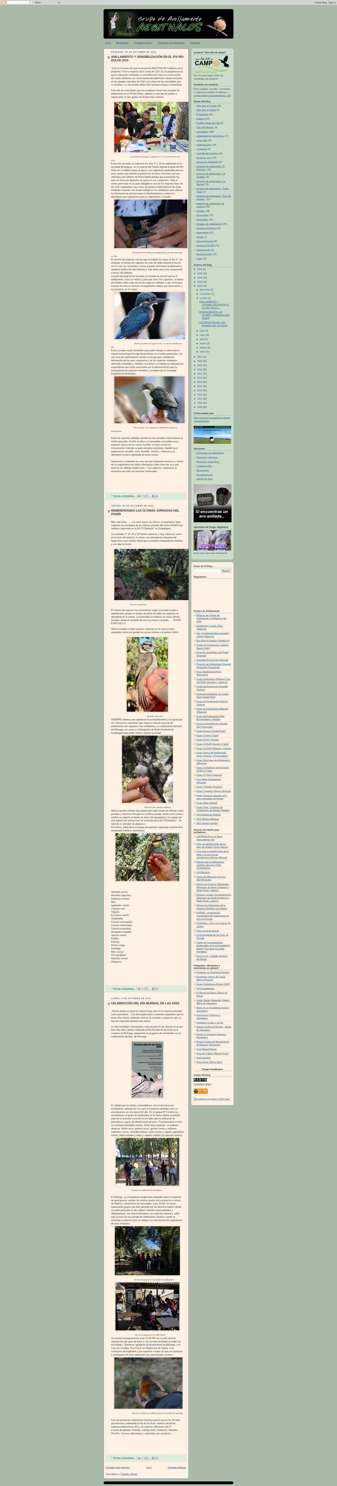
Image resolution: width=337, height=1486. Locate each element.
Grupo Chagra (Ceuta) (207, 735)
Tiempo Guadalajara (212, 1069)
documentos (202, 470)
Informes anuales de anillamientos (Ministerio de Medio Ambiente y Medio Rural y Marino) (213, 898)
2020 (200, 361)
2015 (200, 382)
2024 (200, 278)
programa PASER (205, 245)
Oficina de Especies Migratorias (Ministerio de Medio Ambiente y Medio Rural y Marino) (212, 887)
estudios (200, 211)
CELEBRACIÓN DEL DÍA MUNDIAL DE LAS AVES (145, 1003)
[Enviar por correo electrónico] (143, 496)
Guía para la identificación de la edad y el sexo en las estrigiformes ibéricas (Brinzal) (212, 854)
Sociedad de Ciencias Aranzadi (212, 660)
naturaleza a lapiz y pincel (209, 1023)
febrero (204, 347)
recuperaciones (204, 254)
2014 (200, 386)
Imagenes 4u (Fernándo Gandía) (212, 972)
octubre (204, 298)
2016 (200, 378)
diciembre (205, 290)
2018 (200, 369)
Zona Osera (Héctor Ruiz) (209, 1062)
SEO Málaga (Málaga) (207, 819)
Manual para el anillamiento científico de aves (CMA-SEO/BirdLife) (210, 865)
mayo (203, 335)
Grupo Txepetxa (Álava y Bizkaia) (213, 791)
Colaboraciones (204, 466)
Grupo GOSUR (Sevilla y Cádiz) (212, 744)
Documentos (122, 42)
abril (202, 339)
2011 (200, 399)
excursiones (202, 215)
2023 (200, 282)
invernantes (202, 219)
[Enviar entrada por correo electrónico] (138, 496)
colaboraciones (204, 145)
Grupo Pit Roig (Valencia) (209, 775)
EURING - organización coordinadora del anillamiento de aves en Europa (212, 916)
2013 (200, 390)
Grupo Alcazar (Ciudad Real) (210, 731)
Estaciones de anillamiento (171, 42)
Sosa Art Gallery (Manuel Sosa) (212, 1053)
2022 (200, 286)
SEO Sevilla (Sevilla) (207, 823)
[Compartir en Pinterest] (156, 496)
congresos (201, 149)
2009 (200, 407)
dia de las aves (204, 158)
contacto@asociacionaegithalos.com (212, 95)
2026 (200, 269)
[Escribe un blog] (146, 496)
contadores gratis (202, 1084)
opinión (200, 237)
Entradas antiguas (177, 1467)
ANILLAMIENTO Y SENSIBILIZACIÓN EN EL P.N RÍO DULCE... (214, 305)
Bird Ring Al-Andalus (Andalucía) (213, 641)
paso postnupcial (205, 241)
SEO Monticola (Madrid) (208, 815)
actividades (202, 132)
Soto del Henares (205, 127)
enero (203, 352)
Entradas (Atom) (129, 1474)
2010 (200, 403)
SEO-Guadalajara (205, 988)
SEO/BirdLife (203, 872)
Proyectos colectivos (207, 457)
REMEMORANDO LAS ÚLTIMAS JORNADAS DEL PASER (214, 315)
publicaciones (203, 250)
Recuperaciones (204, 475)
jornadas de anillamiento (208, 224)
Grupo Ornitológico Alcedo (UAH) (213, 984)
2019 (200, 365)
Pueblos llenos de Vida (208, 123)
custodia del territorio (207, 153)
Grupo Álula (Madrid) (206, 803)
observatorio (202, 232)
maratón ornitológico (206, 228)
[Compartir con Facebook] (153, 496)
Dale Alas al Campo (206, 106)
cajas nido (201, 140)
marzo (203, 343)
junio (202, 331)
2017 (200, 374)
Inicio (108, 42)
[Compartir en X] (150, 496)
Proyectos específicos (207, 462)
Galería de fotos (204, 479)
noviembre (205, 294)
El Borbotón (202, 114)
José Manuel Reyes (206, 1049)
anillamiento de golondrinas (210, 136)
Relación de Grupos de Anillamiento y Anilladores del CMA (211, 618)
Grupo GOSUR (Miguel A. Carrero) (213, 748)
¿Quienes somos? (143, 42)
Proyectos (195, 42)
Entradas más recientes (118, 1467)
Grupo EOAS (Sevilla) (207, 740)
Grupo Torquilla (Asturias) (209, 787)
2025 (200, 273)
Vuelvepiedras (203, 1058)
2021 (200, 357)
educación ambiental (206, 162)
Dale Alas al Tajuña (206, 110)
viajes (199, 258)
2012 (200, 395)
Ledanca (200, 119)
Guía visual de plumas (207, 931)
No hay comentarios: (124, 496)
